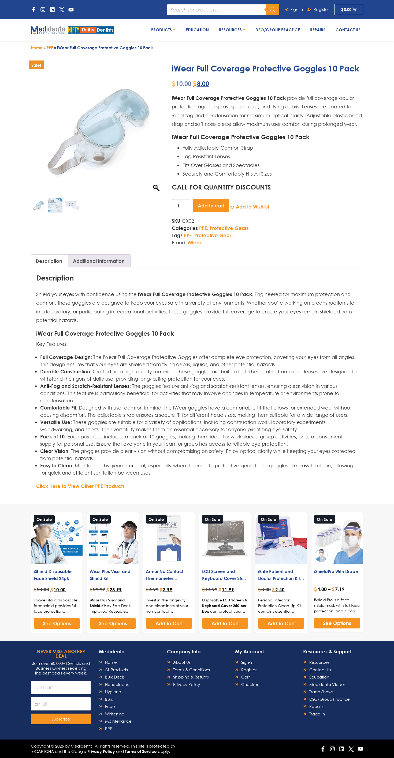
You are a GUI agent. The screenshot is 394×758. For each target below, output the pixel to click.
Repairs (317, 29)
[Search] (272, 9)
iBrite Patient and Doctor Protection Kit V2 (279, 578)
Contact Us (348, 29)
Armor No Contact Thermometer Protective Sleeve (164, 578)
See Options (57, 623)
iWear (194, 242)
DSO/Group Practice (277, 29)
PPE (50, 47)
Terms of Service (141, 751)
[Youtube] (71, 9)
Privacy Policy (101, 751)
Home (37, 47)
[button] (249, 206)
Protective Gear (212, 235)
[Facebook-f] (33, 9)
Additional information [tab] (99, 261)
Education (197, 29)
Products (162, 29)
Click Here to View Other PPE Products (80, 486)
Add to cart (211, 206)
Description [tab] (49, 261)
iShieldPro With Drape (336, 571)
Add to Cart (169, 623)
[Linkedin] (52, 9)
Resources (231, 29)
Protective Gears (229, 228)
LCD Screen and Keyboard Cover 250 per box (223, 578)
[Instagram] (43, 9)
